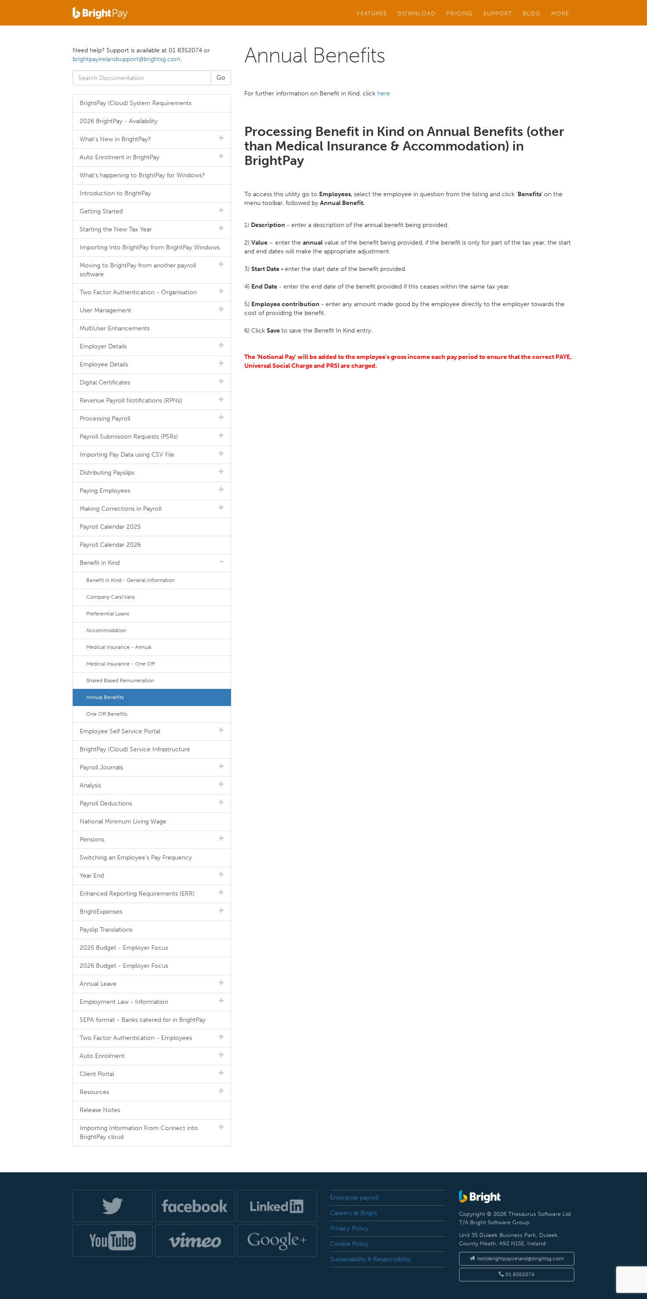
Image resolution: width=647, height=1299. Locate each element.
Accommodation (106, 630)
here (383, 93)
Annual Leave (98, 984)
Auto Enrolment (102, 1056)
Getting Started (101, 211)
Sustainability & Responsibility (370, 1259)
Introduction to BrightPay (115, 193)
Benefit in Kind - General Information (130, 580)
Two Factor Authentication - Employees (136, 1038)
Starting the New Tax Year (116, 229)
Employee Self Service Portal (120, 731)
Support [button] (497, 13)
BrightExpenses (101, 911)
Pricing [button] (459, 13)
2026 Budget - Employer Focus (124, 966)
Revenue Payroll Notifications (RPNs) (131, 400)
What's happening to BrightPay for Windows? (142, 175)
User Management (105, 310)
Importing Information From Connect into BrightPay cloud (139, 1132)
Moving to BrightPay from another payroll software (138, 270)
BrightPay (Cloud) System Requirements (135, 103)
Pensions (92, 839)
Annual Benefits (105, 697)
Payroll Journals (101, 767)
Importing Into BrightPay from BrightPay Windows (150, 247)
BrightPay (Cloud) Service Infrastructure (135, 749)
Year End (92, 875)
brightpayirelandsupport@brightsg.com (126, 59)
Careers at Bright (353, 1213)
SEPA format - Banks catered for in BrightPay (143, 1020)
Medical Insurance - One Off (120, 664)
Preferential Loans (107, 614)
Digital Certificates (105, 382)
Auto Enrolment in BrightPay (119, 157)
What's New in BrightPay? (115, 139)
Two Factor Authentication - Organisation (138, 292)
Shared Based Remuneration (120, 680)
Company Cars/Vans (110, 597)
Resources (94, 1092)
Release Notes (100, 1110)
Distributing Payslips (107, 472)
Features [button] (372, 13)
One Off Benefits (106, 714)
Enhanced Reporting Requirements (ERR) (137, 893)
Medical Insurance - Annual (118, 647)
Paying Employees (105, 490)
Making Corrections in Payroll (121, 508)
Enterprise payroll (354, 1197)
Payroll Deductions (106, 803)
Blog (531, 13)
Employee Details (104, 364)
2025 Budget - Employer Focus (124, 947)
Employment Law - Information (124, 1002)
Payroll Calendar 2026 (110, 545)
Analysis (90, 785)
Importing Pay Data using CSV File (127, 454)
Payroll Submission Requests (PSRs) (129, 436)
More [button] (560, 13)
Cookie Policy (349, 1244)
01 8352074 (519, 1274)
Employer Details (103, 346)
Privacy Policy (349, 1228)
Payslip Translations (106, 929)
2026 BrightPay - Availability (119, 121)
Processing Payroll (105, 418)
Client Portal (97, 1074)
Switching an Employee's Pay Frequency (136, 857)
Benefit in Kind (100, 563)
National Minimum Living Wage (123, 821)
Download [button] (416, 13)
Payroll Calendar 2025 (110, 527)
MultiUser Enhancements (115, 328)
